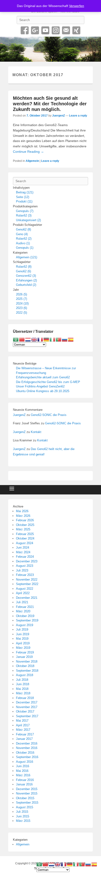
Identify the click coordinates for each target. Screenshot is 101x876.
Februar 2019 (25, 652)
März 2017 (23, 729)
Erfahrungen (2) (26, 280)
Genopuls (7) (24, 211)
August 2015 (24, 807)
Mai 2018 (22, 689)
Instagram (56, 30)
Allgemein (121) (26, 257)
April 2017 (23, 725)
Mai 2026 (22, 511)
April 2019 (23, 643)
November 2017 (26, 707)
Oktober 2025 (25, 525)
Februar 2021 (25, 607)
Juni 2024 (22, 547)
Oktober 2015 (25, 798)
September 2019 (27, 620)
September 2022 (27, 584)
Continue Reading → (28, 151)
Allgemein (32, 161)
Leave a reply (78, 115)
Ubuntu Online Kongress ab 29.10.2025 (42, 391)
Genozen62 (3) (26, 275)
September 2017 (27, 716)
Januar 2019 (24, 657)
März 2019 (23, 647)
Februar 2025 (25, 534)
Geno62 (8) (23, 229)
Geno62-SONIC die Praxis (48, 415)
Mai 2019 (22, 638)
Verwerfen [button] (76, 6)
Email (66, 30)
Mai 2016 (22, 771)
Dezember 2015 (26, 789)
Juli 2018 (22, 679)
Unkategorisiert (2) (28, 220)
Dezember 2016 (26, 743)
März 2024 (23, 552)
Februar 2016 (25, 780)
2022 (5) (21, 312)
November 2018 (26, 661)
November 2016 (26, 748)
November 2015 (26, 793)
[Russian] (65, 339)
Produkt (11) (24, 201)
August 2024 (24, 543)
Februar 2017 (25, 734)
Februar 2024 (25, 556)
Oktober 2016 (25, 752)
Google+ (35, 30)
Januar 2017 (24, 739)
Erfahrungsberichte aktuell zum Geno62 (43, 377)
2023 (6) (21, 308)
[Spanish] (71, 339)
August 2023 (24, 565)
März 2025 (23, 529)
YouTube (45, 30)
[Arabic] (16, 339)
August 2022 (24, 588)
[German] (46, 339)
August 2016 (24, 761)
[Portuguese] (59, 339)
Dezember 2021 (26, 597)
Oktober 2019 (25, 616)
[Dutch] (28, 339)
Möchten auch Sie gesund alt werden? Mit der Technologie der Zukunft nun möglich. (50, 104)
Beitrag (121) (24, 192)
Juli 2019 (22, 629)
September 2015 (27, 802)
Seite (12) (22, 197)
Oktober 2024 (25, 538)
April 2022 (23, 593)
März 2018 (23, 693)
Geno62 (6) (23, 271)
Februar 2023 (25, 575)
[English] (34, 339)
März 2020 (23, 611)
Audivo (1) (23, 243)
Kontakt (36, 432)
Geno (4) (22, 234)
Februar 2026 (25, 520)
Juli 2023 (22, 570)
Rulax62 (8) (23, 266)
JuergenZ (58, 115)
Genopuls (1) (24, 247)
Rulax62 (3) (23, 215)
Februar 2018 (25, 698)
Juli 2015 (22, 811)
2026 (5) (21, 294)
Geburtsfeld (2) (26, 285)
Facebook (25, 30)
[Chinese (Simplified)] (22, 339)
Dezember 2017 (26, 702)
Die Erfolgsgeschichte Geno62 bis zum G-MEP (48, 382)
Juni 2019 (22, 634)
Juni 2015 (22, 816)
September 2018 (27, 670)
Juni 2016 (22, 766)
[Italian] (53, 339)
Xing (76, 30)
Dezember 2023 (26, 561)
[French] (40, 339)
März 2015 (23, 821)
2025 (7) (21, 299)
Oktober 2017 (25, 711)
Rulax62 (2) (23, 238)
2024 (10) (22, 303)
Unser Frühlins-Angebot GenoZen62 (40, 386)
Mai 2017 (22, 720)
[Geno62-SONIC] (50, 49)
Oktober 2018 (25, 666)
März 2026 (23, 516)
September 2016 (27, 757)
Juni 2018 (22, 684)
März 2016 (23, 775)
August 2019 (24, 625)
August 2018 (24, 675)
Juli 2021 (22, 602)
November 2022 (26, 579)
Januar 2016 (24, 784)
